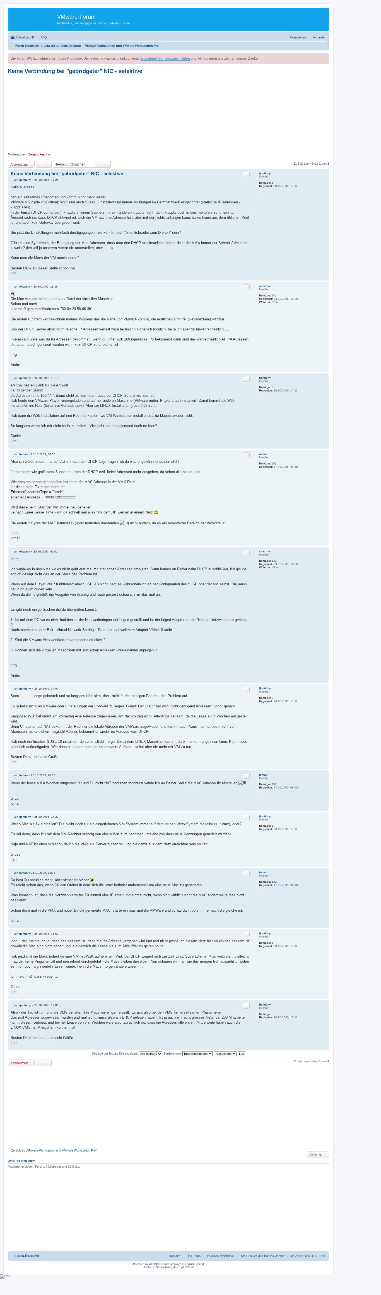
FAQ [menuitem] (44, 37)
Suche (99, 164)
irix (48, 154)
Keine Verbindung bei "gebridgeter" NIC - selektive (75, 71)
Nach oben (324, 277)
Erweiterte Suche (107, 164)
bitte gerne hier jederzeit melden (165, 58)
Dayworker (36, 154)
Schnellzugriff (25, 37)
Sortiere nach (172, 1053)
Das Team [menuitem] (194, 1256)
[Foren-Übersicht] (33, 18)
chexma (264, 286)
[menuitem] (220, 1256)
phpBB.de (187, 1267)
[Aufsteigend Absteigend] (225, 1053)
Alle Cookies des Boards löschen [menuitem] (263, 1256)
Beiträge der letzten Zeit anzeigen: (115, 1053)
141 (274, 295)
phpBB (153, 1263)
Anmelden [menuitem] (319, 37)
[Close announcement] (324, 57)
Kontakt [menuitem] (174, 1256)
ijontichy (265, 173)
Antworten (19, 164)
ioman (263, 454)
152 (274, 463)
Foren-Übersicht (27, 1256)
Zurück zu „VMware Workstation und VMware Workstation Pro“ (54, 1150)
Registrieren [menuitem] (298, 37)
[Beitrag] (12, 179)
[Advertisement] (168, 113)
